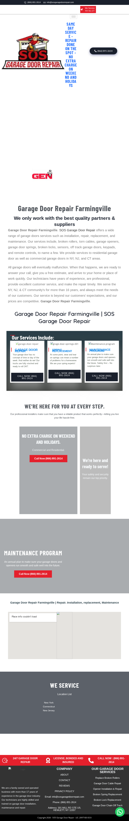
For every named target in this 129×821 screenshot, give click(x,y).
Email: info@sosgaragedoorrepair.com (64, 796)
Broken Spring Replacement (107, 794)
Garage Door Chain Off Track (107, 805)
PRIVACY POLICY (64, 791)
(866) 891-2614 (104, 51)
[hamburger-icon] (73, 16)
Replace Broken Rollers (107, 778)
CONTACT (64, 780)
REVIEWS (64, 785)
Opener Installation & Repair (107, 789)
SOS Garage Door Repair (77, 230)
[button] (120, 812)
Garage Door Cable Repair (107, 783)
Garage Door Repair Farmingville (64, 208)
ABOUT (64, 774)
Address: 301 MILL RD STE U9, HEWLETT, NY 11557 (64, 808)
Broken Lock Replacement (107, 800)
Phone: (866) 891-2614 (64, 802)
